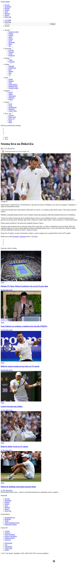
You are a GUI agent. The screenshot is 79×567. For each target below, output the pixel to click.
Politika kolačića (10, 538)
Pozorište (11, 66)
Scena (10, 105)
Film (9, 69)
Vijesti (10, 60)
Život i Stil (8, 17)
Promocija (11, 55)
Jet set (10, 104)
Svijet (10, 40)
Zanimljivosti (12, 107)
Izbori (10, 44)
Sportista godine (13, 88)
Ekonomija (8, 6)
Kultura (7, 10)
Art (9, 75)
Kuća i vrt (11, 119)
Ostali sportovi (12, 84)
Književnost (12, 68)
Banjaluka (11, 42)
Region (10, 39)
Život (10, 120)
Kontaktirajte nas (10, 517)
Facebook (16, 236)
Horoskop (11, 109)
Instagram (23, 236)
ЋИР (9, 20)
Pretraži (53, 24)
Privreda (11, 50)
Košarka (11, 81)
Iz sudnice (11, 61)
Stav (9, 46)
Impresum (8, 540)
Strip (9, 73)
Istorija (10, 92)
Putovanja (11, 97)
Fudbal (10, 79)
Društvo (10, 35)
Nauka (10, 94)
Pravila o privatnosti (11, 536)
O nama (7, 531)
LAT (6, 20)
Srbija (10, 37)
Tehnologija (12, 96)
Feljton (10, 99)
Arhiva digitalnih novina (12, 523)
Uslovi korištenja (10, 534)
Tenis (10, 83)
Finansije (11, 52)
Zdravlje (11, 115)
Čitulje (7, 521)
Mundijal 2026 (12, 86)
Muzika (10, 71)
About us (7, 533)
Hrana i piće (12, 117)
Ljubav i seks (12, 111)
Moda (10, 122)
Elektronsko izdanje (11, 524)
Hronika (7, 8)
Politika (10, 33)
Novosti (7, 5)
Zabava (7, 15)
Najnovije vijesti (13, 32)
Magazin (7, 13)
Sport (6, 12)
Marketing (8, 519)
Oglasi (10, 54)
